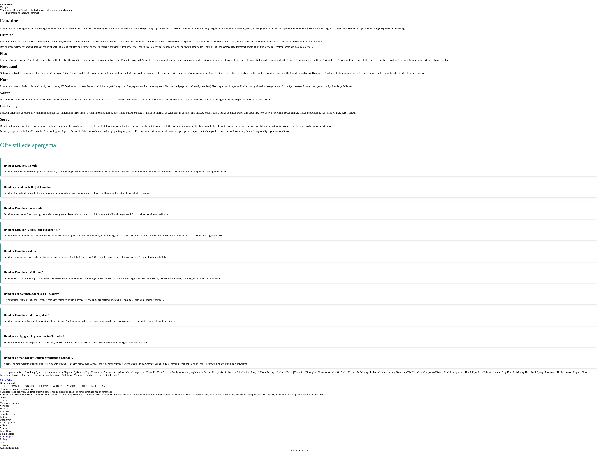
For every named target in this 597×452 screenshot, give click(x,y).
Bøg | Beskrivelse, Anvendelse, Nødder (104, 372)
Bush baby (66, 375)
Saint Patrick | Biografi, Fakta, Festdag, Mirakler (260, 372)
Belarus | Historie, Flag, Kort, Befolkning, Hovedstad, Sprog (513, 372)
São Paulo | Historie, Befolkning (352, 372)
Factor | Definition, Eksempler (301, 372)
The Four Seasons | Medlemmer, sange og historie (177, 372)
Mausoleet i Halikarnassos (558, 372)
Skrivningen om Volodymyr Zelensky (40, 375)
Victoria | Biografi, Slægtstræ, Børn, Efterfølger (97, 375)
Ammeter (57, 372)
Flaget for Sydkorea (73, 372)
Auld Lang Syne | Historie (38, 372)
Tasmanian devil (326, 372)
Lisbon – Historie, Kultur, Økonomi (387, 372)
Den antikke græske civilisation (219, 372)
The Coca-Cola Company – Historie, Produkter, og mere (435, 372)
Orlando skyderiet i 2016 (138, 372)
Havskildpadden (473, 372)
